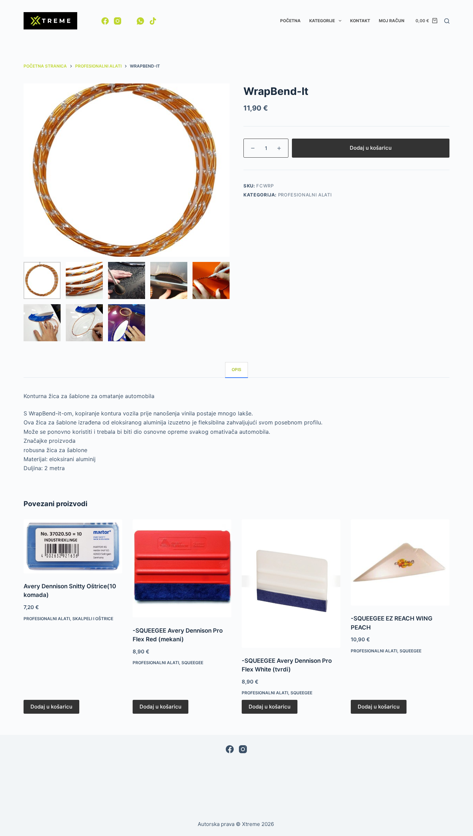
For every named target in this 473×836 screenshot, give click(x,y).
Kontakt (360, 20)
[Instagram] (117, 21)
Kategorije (322, 20)
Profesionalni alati (305, 194)
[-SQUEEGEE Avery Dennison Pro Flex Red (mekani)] (182, 568)
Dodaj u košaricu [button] (51, 706)
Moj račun (391, 20)
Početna (290, 20)
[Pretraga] (446, 21)
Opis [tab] (236, 369)
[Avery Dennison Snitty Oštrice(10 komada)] (73, 546)
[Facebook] (105, 21)
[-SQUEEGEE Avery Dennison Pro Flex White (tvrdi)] (291, 583)
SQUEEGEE (192, 662)
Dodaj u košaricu (371, 147)
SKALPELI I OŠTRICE (92, 618)
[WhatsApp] (140, 21)
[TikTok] (153, 21)
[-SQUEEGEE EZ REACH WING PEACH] (400, 562)
